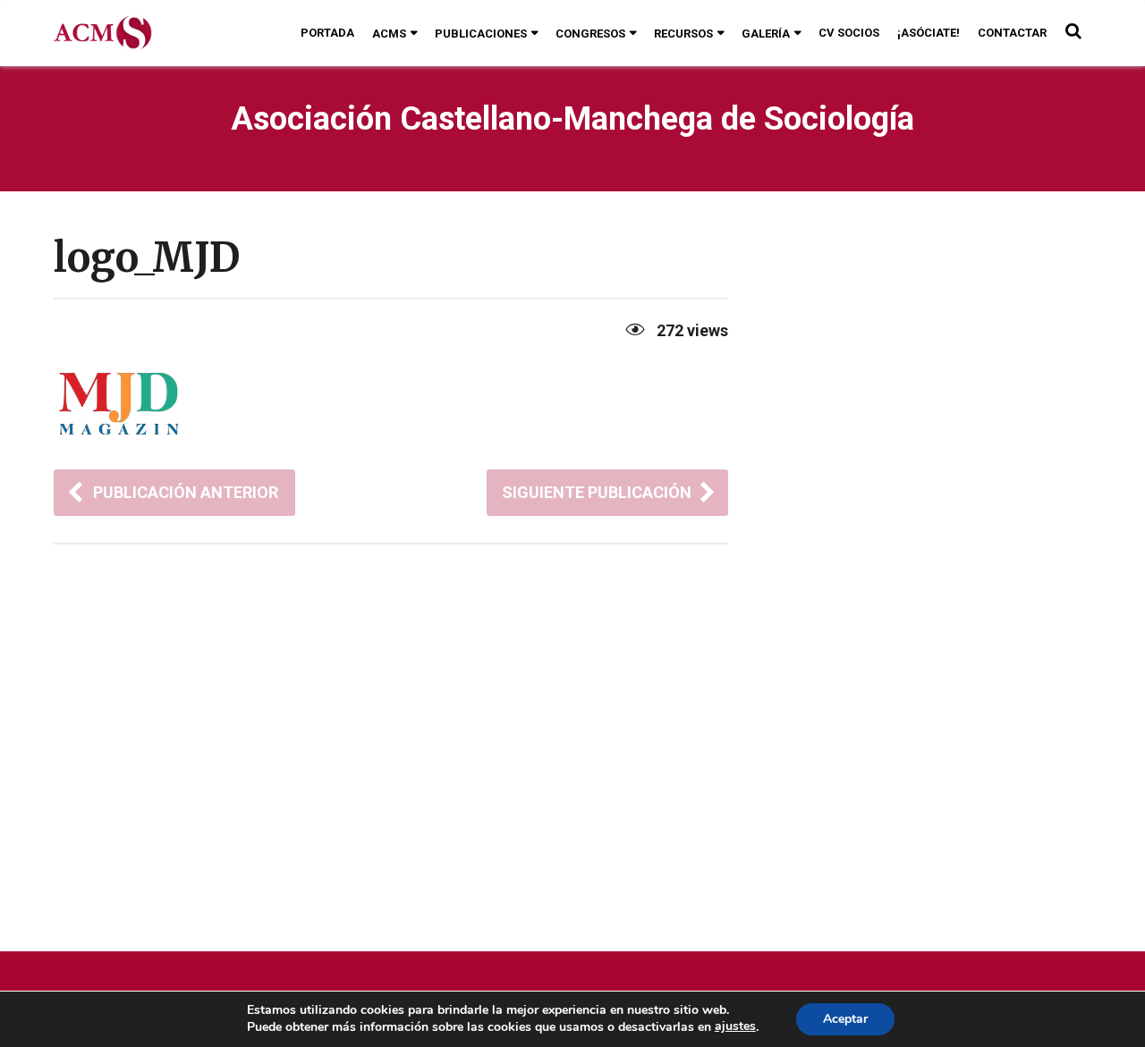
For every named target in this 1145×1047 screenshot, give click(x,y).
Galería (766, 33)
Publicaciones (481, 33)
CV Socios (848, 32)
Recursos (683, 33)
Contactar (1012, 32)
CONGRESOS (590, 33)
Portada (327, 32)
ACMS (389, 33)
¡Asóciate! (928, 32)
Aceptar (845, 1018)
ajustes (735, 1026)
